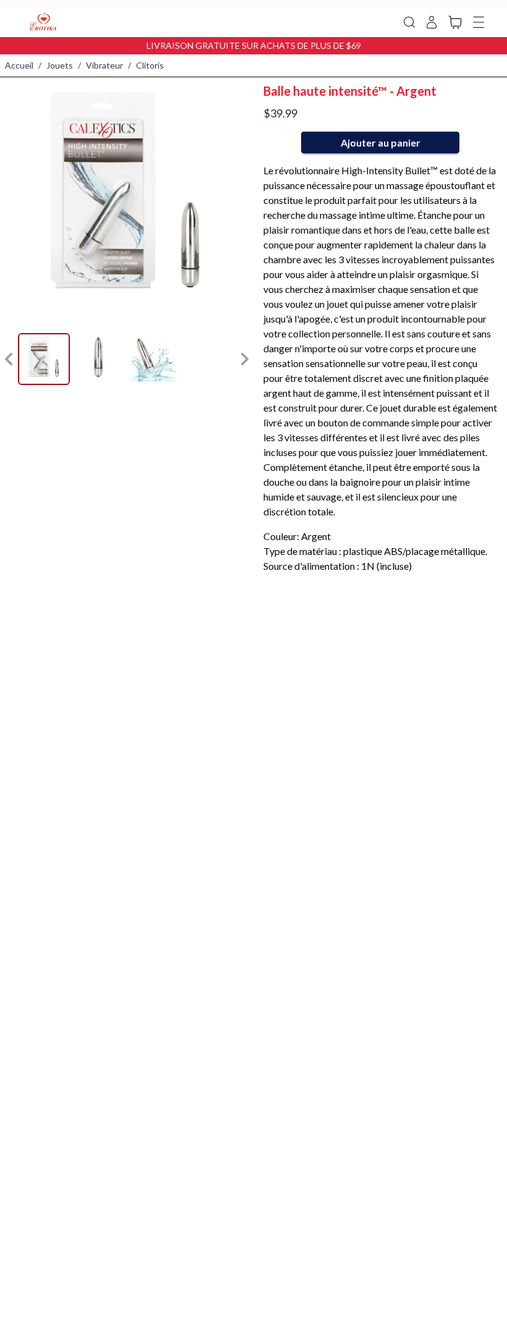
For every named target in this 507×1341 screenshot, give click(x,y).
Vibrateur (104, 65)
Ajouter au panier (380, 142)
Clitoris (150, 65)
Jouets (59, 65)
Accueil (19, 65)
